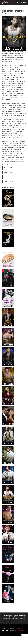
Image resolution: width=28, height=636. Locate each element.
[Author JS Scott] (7, 2)
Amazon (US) (8, 168)
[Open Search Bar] (17, 2)
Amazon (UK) (8, 177)
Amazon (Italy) (9, 181)
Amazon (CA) (8, 172)
